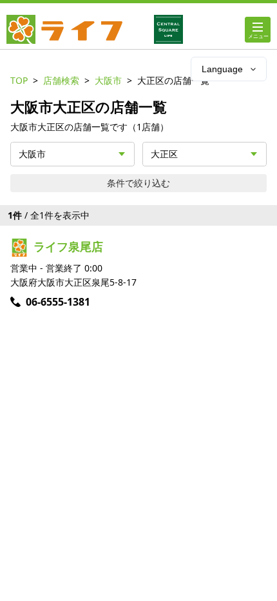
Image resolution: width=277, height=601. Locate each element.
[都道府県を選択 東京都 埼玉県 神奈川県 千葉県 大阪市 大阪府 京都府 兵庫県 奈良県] (72, 154)
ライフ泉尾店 (68, 246)
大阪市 (108, 80)
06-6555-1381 (58, 302)
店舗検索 (61, 80)
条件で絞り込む (138, 183)
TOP (19, 80)
